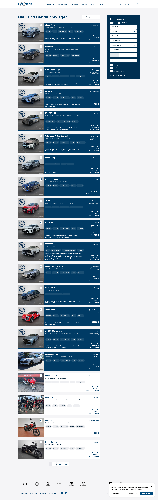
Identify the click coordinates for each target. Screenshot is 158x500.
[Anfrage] (129, 4)
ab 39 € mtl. (95, 409)
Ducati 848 (49, 397)
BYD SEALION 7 (51, 288)
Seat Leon (49, 47)
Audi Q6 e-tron (51, 309)
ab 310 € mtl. (95, 146)
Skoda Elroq (50, 158)
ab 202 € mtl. (95, 59)
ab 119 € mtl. (95, 452)
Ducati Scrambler (52, 420)
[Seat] (71, 484)
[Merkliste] (125, 4)
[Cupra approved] (95, 226)
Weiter (66, 464)
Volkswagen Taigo (52, 70)
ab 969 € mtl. (95, 364)
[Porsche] (97, 484)
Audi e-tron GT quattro (54, 266)
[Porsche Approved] (94, 357)
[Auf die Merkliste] (41, 25)
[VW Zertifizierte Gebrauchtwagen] (94, 73)
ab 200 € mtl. (95, 211)
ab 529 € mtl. (95, 189)
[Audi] (24, 484)
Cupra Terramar (51, 179)
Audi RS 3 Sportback (53, 331)
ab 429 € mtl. (95, 125)
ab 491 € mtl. (95, 277)
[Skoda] (60, 484)
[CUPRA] (83, 484)
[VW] (37, 484)
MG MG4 (48, 91)
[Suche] (121, 4)
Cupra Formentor (52, 222)
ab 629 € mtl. (95, 255)
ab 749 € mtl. (95, 298)
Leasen (132, 55)
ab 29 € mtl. (95, 386)
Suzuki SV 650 (51, 376)
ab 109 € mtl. (95, 431)
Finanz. (123, 55)
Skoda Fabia (50, 25)
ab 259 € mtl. (95, 168)
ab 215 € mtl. (95, 80)
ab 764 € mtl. (95, 343)
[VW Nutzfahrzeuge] (47, 484)
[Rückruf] (138, 4)
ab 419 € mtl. (95, 102)
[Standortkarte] (133, 4)
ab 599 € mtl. (95, 233)
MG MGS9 (49, 244)
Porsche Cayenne (52, 354)
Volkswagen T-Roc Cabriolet (56, 136)
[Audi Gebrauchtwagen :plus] (94, 204)
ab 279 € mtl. (95, 35)
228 (59, 464)
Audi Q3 (48, 201)
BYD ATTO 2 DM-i (52, 113)
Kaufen (114, 55)
